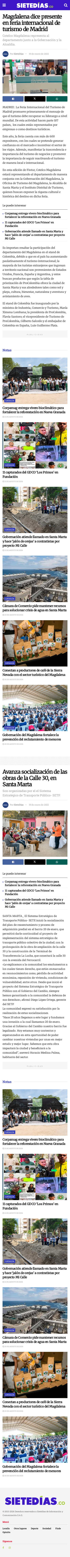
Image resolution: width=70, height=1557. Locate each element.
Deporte (34, 1528)
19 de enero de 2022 (39, 53)
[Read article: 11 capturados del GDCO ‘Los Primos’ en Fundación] (35, 445)
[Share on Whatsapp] (56, 99)
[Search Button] (65, 5)
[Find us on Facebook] (3, 1548)
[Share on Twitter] (35, 99)
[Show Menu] (4, 5)
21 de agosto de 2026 (13, 417)
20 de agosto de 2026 (13, 615)
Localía (9, 400)
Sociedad (46, 1528)
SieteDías (18, 53)
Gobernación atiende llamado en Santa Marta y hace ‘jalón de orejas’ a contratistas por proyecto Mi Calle (35, 235)
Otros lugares (20, 1528)
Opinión (6, 1532)
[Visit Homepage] (35, 5)
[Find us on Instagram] (10, 1548)
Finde (58, 1528)
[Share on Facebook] (13, 99)
